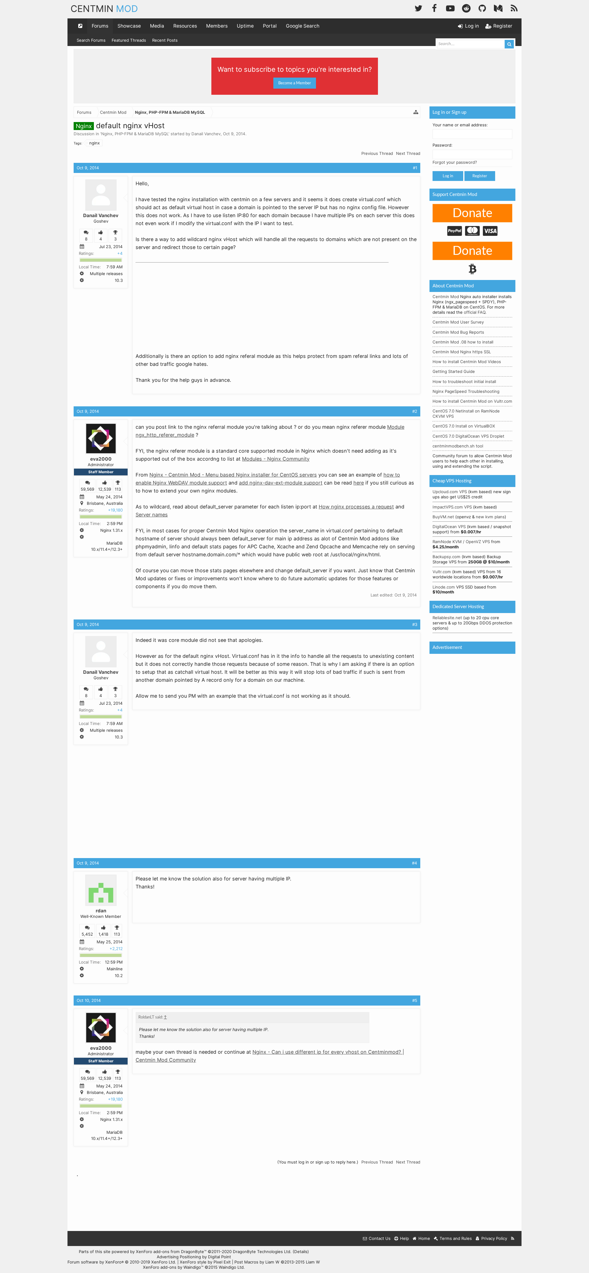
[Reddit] (466, 7)
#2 (414, 411)
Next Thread (408, 153)
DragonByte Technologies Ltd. (262, 1251)
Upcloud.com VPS (450, 491)
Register (479, 176)
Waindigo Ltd (231, 1267)
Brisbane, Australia (105, 503)
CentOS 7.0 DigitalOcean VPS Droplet (468, 436)
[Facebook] (434, 7)
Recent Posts (165, 40)
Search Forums (91, 40)
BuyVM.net (443, 516)
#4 (414, 863)
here (358, 483)
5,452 (87, 934)
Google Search (302, 26)
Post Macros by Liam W (277, 1262)
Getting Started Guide (454, 371)
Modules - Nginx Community (276, 459)
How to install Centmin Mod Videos (467, 361)
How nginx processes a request (356, 507)
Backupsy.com (446, 556)
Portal (270, 26)
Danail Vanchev (206, 133)
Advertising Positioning (179, 1256)
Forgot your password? (455, 162)
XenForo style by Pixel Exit (205, 1262)
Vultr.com (442, 571)
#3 (414, 624)
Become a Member (294, 83)
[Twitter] (418, 7)
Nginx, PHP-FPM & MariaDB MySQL (134, 133)
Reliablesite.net (447, 617)
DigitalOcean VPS (449, 526)
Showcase (129, 26)
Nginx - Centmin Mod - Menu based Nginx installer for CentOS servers (233, 475)
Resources (185, 26)
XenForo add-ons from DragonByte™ (171, 1251)
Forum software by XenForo (121, 1262)
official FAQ (474, 312)
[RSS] (514, 7)
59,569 (87, 489)
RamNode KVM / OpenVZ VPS (461, 541)
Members (217, 26)
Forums (100, 26)
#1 (415, 167)
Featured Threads (129, 40)
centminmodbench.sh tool (458, 445)
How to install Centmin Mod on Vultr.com (472, 401)
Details (300, 1251)
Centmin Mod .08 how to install (463, 341)
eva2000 (101, 459)
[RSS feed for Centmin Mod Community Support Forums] (513, 1238)
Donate (472, 213)
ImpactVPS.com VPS (452, 506)
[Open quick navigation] (80, 26)
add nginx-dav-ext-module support (280, 483)
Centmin (104, 8)
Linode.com (444, 587)
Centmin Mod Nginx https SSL (462, 351)
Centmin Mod (446, 296)
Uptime (245, 26)
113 (118, 489)
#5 (414, 1000)
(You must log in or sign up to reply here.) (317, 1162)
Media (157, 26)
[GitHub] (482, 7)
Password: (442, 145)
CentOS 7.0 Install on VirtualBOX (464, 426)
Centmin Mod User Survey (458, 322)
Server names (152, 515)
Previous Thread (377, 153)
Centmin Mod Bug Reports (458, 332)
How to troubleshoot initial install (464, 381)
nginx (94, 142)
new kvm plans (490, 516)
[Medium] (498, 7)
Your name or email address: (460, 124)
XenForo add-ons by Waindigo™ (173, 1267)
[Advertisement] (182, 303)
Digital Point (219, 1256)
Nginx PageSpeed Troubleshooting (466, 391)
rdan (101, 911)
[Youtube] (450, 7)
